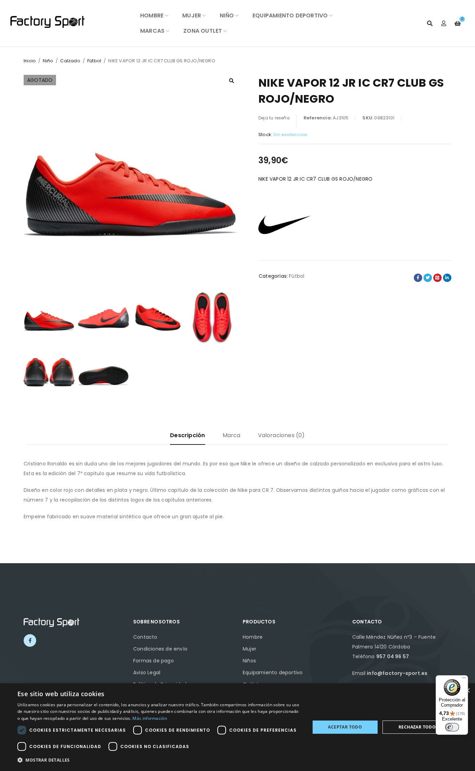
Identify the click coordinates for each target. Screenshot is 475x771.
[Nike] (284, 224)
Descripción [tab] (187, 435)
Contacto (145, 637)
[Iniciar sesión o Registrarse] (444, 23)
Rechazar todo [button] (417, 727)
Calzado (70, 60)
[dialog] (237, 727)
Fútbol (94, 60)
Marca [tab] (232, 435)
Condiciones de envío (160, 648)
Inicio (30, 60)
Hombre (253, 637)
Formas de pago (153, 660)
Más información (149, 718)
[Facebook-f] (30, 640)
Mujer (249, 648)
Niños (249, 660)
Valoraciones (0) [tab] (281, 435)
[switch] (452, 727)
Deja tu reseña (274, 118)
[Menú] (464, 679)
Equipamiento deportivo (273, 672)
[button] (231, 81)
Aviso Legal (146, 672)
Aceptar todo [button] (345, 727)
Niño (48, 60)
